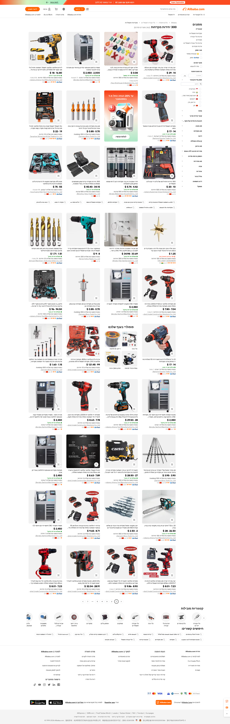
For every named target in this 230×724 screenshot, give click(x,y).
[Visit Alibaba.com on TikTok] (34, 684)
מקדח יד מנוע (59, 202)
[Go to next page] (83, 601)
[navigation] (191, 312)
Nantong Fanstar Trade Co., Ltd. (164, 138)
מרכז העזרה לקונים (88, 656)
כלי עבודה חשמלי (126, 640)
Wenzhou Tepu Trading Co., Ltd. (88, 194)
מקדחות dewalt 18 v (166, 207)
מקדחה (172, 640)
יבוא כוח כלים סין (42, 202)
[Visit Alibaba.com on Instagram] (44, 684)
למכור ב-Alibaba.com (52, 656)
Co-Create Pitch (194, 661)
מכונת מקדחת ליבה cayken (190, 640)
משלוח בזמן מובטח (158, 666)
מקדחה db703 (112, 202)
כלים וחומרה (163, 23)
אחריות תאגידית (194, 666)
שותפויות (57, 675)
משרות (197, 670)
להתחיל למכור (55, 661)
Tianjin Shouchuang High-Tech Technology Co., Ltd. (45, 192)
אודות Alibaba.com (193, 651)
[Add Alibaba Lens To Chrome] (164, 702)
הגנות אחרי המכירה (158, 670)
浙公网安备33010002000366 (154, 720)
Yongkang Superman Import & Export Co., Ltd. (159, 192)
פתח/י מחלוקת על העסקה (86, 666)
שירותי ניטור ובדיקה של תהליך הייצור (152, 675)
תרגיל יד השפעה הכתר (43, 634)
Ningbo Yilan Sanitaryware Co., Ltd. (125, 261)
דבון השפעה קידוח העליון (97, 634)
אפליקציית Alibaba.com (74, 702)
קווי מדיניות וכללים (158, 679)
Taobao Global (125, 713)
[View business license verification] (136, 720)
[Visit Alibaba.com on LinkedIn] (53, 684)
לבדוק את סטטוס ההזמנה (51, 666)
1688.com (90, 713)
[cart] (56, 9)
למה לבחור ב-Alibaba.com (190, 656)
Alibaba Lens (187, 702)
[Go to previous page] (121, 601)
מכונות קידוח (143, 640)
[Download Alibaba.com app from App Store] (56, 702)
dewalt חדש (132, 634)
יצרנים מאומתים (124, 656)
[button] (87, 9)
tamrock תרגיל (63, 634)
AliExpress (81, 713)
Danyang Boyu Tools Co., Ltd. (89, 136)
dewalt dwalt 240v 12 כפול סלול (168, 634)
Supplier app (110, 702)
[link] (227, 701)
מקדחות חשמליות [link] (131, 23)
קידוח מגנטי (147, 634)
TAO (133, 713)
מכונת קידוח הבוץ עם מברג (133, 202)
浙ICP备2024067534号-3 (176, 720)
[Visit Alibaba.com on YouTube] (39, 684)
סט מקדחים (159, 640)
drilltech (129, 207)
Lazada (115, 713)
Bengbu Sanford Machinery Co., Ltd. (86, 80)
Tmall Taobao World (103, 713)
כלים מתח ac (74, 202)
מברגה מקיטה (109, 640)
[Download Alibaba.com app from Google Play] (38, 702)
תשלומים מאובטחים (158, 656)
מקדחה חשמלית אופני (93, 202)
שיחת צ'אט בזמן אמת (87, 661)
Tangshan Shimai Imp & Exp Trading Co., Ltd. (46, 136)
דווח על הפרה (90, 679)
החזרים (92, 670)
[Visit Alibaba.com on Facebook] (58, 684)
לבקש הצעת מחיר (124, 661)
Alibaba (174, 23)
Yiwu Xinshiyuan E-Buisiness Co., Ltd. (124, 83)
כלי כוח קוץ (78, 634)
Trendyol (140, 713)
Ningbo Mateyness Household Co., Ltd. (123, 194)
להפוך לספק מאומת (53, 670)
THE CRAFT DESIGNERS (167, 261)
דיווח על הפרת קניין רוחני (86, 675)
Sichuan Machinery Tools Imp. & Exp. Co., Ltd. (45, 261)
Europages (150, 713)
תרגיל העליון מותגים (192, 634)
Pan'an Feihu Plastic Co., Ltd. (89, 259)
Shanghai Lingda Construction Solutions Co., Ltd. (159, 78)
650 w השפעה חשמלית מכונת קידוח (161, 202)
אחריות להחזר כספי (158, 661)
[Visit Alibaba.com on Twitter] (49, 684)
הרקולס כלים (117, 634)
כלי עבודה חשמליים (148, 23)
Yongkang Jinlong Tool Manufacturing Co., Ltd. (45, 80)
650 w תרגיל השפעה (145, 207)
